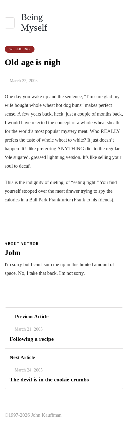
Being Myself (34, 22)
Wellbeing (19, 49)
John (12, 252)
